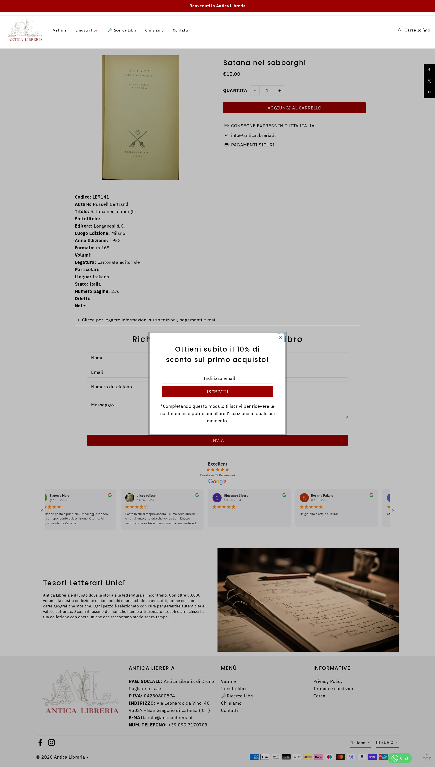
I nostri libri (87, 30)
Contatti (180, 30)
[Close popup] (280, 338)
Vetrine (60, 30)
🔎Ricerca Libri (122, 30)
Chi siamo (154, 30)
